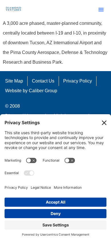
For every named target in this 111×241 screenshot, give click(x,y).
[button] (101, 9)
